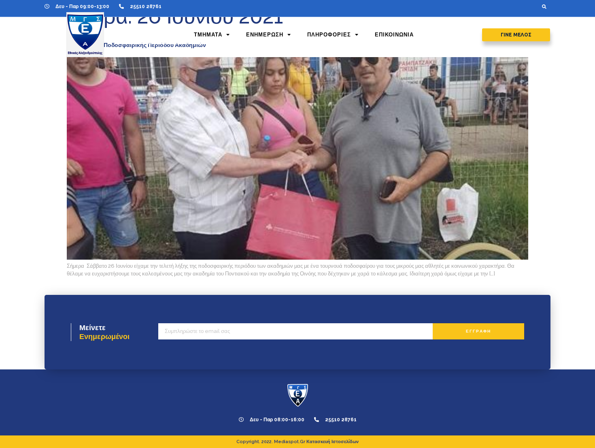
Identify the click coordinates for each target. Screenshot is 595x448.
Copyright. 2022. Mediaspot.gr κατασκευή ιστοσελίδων (297, 441)
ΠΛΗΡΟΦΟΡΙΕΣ (329, 35)
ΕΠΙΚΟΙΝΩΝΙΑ (394, 35)
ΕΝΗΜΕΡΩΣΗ (264, 35)
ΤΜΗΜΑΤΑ (208, 35)
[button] (544, 6)
